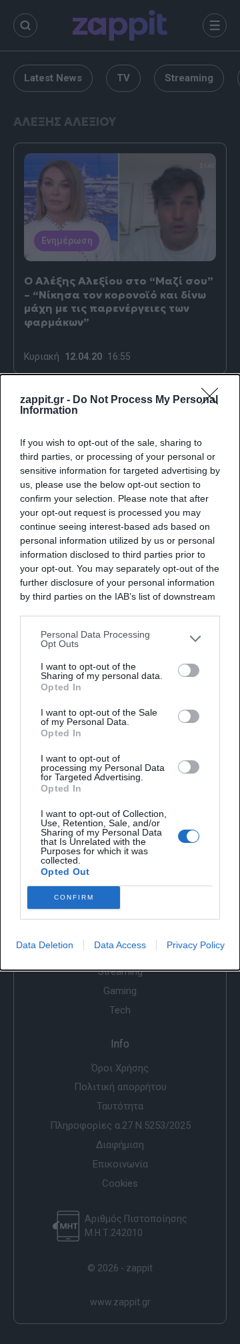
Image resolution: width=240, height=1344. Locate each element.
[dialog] (120, 672)
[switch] (188, 670)
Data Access (120, 945)
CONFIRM (74, 897)
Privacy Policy (196, 945)
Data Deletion (44, 945)
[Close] (214, 400)
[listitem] (120, 639)
